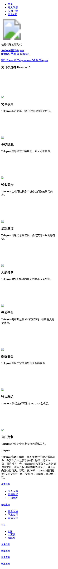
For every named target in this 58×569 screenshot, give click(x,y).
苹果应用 (13, 514)
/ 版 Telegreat (15, 53)
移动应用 (5, 504)
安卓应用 (13, 511)
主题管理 (13, 497)
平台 (3, 525)
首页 (10, 4)
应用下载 (13, 11)
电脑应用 (13, 518)
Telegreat (12, 50)
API (10, 531)
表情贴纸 (13, 494)
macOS (11, 537)
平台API (12, 14)
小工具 (11, 534)
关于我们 (5, 484)
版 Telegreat (14, 60)
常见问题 (13, 7)
